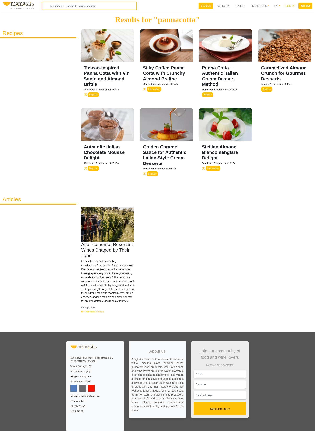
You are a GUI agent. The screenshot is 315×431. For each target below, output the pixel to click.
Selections (259, 5)
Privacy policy (77, 401)
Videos (206, 5)
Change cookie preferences (84, 396)
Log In (289, 5)
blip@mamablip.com (81, 376)
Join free (305, 5)
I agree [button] (211, 420)
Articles (223, 5)
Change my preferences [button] (211, 427)
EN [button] (276, 5)
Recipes (240, 5)
